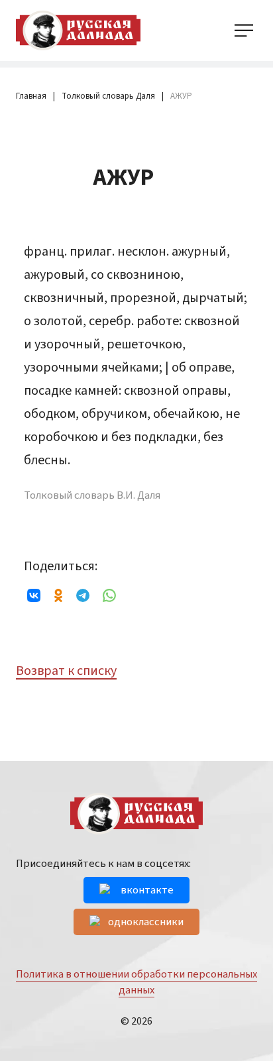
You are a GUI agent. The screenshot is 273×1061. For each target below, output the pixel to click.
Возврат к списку (66, 671)
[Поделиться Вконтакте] (35, 595)
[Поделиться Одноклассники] (58, 595)
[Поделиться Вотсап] (109, 595)
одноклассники (146, 922)
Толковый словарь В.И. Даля (92, 495)
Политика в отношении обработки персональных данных (136, 982)
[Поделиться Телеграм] (83, 595)
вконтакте (147, 890)
